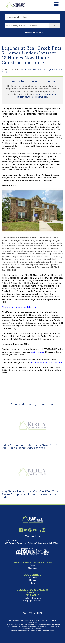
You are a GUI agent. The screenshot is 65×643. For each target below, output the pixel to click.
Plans (32, 583)
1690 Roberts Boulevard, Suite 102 (20, 543)
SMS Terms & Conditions (32, 628)
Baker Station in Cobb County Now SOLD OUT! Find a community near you (29, 446)
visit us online (37, 352)
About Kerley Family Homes (32, 562)
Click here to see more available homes (20, 307)
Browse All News (33, 32)
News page (38, 94)
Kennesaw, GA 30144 (48, 543)
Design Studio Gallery (32, 590)
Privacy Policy (54, 626)
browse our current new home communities (37, 95)
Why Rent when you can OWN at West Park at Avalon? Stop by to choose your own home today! (32, 494)
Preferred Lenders (32, 598)
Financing (32, 595)
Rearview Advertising (46, 630)
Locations (32, 577)
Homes (32, 580)
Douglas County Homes (29, 69)
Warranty (32, 592)
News (32, 565)
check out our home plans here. (27, 294)
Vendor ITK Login (29, 613)
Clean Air (32, 568)
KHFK (39, 613)
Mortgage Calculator (32, 600)
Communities (32, 575)
